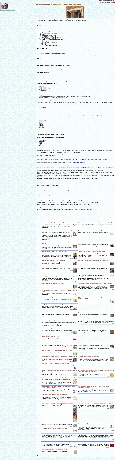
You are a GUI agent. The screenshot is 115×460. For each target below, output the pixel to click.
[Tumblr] (109, 2)
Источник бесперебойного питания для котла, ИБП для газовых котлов (54, 428)
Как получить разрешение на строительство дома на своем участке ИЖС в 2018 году (57, 350)
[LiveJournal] (107, 2)
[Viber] (110, 2)
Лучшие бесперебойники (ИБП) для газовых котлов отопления (53, 283)
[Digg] (105, 2)
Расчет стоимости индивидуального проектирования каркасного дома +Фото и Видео (93, 273)
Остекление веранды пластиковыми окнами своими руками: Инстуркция (91, 251)
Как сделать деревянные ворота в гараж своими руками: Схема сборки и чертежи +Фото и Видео (59, 377)
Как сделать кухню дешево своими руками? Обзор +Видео (88, 356)
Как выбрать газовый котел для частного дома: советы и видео (53, 260)
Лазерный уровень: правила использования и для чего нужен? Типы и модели (92, 230)
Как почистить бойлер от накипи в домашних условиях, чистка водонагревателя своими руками (59, 403)
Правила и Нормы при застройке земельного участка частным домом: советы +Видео (57, 297)
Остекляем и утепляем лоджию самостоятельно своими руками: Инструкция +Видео (93, 242)
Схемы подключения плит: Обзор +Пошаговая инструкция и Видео (54, 222)
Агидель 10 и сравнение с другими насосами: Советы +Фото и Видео (54, 251)
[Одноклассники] (101, 2)
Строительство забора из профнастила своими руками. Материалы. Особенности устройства (95, 283)
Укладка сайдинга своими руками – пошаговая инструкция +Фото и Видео (55, 394)
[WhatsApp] (111, 2)
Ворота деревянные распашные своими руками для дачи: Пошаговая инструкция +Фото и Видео (95, 222)
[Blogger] (103, 2)
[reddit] (106, 2)
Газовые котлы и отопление (107, 0)
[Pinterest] (114, 2)
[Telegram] (112, 2)
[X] (102, 2)
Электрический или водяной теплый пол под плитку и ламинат (53, 328)
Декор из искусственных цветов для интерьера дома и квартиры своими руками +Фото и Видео (59, 230)
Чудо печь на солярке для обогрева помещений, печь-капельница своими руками (93, 260)
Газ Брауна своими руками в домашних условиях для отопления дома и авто (55, 363)
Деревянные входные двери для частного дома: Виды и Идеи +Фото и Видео (92, 328)
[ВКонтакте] (100, 2)
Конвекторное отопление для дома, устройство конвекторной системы (54, 449)
